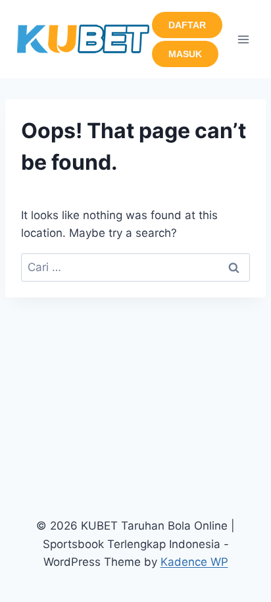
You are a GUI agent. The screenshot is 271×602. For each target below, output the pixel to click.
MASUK (185, 54)
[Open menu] (243, 39)
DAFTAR (187, 25)
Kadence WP (194, 561)
